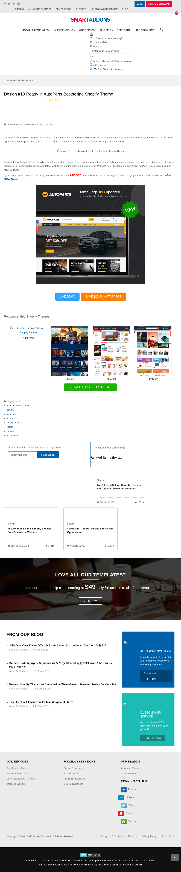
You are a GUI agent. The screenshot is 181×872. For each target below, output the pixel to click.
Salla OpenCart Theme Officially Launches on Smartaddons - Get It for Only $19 (57, 645)
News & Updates (18, 649)
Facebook (132, 789)
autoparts (11, 414)
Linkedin (130, 797)
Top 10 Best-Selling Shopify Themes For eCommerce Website (29, 530)
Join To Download (159, 4)
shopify (10, 427)
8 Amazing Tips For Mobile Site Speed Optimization (90, 530)
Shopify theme (28, 162)
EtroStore (153, 378)
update (10, 418)
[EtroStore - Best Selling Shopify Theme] (152, 350)
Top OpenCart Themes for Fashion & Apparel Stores (41, 701)
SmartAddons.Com (49, 864)
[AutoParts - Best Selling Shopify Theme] (28, 330)
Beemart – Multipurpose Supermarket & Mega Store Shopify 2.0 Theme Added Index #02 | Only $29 (60, 664)
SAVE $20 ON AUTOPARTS (103, 296)
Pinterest (129, 813)
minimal (10, 410)
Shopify (40, 124)
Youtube (131, 821)
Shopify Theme (50, 137)
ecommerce (12, 435)
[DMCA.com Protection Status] (90, 854)
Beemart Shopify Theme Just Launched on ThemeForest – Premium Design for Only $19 (62, 684)
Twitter (131, 805)
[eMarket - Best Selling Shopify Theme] (111, 350)
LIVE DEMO (67, 296)
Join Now (90, 601)
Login (140, 4)
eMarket (111, 378)
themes (10, 431)
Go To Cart (96, 69)
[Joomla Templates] (90, 20)
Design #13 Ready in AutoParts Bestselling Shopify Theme (58, 94)
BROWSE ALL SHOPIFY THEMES (90, 387)
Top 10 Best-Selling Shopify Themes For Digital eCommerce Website (119, 487)
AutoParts (28, 337)
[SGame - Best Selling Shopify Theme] (69, 350)
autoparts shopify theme (18, 405)
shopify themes (14, 422)
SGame (70, 378)
